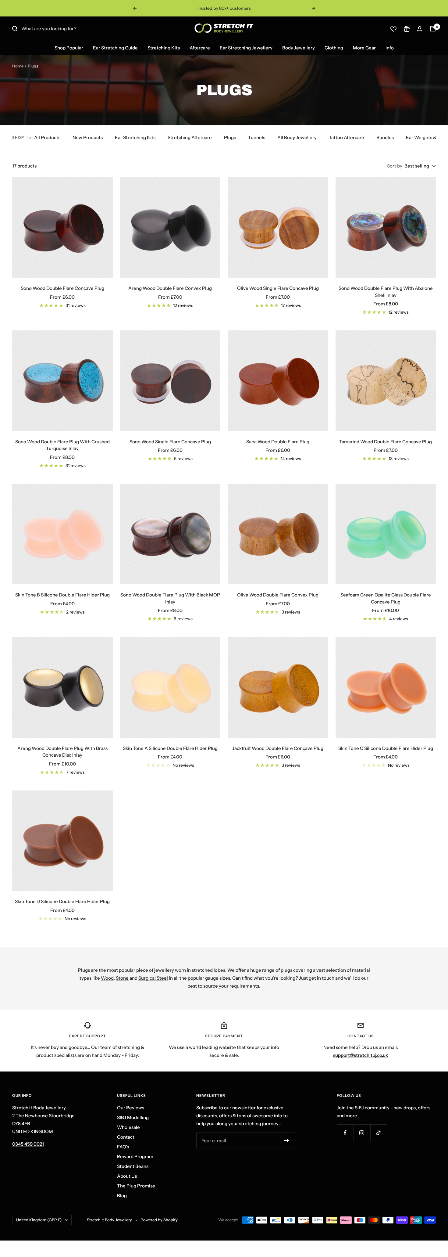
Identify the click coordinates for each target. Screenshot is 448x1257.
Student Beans (132, 1166)
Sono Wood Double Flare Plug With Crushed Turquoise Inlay (62, 445)
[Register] (286, 1140)
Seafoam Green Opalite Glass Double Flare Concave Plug (385, 598)
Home (17, 65)
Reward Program (135, 1156)
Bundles (385, 137)
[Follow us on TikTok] (378, 1132)
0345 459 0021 (28, 1144)
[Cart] (433, 28)
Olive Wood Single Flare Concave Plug (278, 288)
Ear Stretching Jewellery (246, 48)
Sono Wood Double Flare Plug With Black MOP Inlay (170, 598)
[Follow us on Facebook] (345, 1132)
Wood (107, 978)
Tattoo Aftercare (346, 137)
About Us (127, 1176)
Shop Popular (69, 48)
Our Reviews (130, 1108)
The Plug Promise (136, 1186)
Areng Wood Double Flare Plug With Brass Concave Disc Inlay (62, 751)
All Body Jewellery (297, 137)
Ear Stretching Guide (115, 48)
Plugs (230, 137)
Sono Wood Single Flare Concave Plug (170, 442)
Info (390, 48)
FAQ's (123, 1147)
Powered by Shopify (159, 1219)
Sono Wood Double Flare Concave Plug (62, 288)
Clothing (334, 48)
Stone (122, 978)
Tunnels (256, 137)
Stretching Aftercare (190, 137)
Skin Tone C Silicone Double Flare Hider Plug (385, 748)
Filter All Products (41, 137)
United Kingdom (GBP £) (39, 1219)
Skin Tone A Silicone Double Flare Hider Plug (170, 748)
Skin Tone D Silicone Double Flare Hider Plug (62, 901)
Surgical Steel (153, 978)
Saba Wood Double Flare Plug (277, 442)
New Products (88, 137)
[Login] (419, 28)
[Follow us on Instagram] (362, 1132)
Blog (122, 1195)
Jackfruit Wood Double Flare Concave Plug (277, 748)
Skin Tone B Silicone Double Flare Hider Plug (62, 595)
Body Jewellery (298, 48)
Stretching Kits (164, 48)
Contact (125, 1137)
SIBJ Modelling (133, 1117)
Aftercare (200, 48)
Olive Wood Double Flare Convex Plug (277, 595)
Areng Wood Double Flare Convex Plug (170, 288)
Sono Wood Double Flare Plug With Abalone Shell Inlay (386, 291)
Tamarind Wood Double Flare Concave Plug (385, 442)
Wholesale (128, 1127)
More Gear (364, 48)
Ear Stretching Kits (135, 137)
